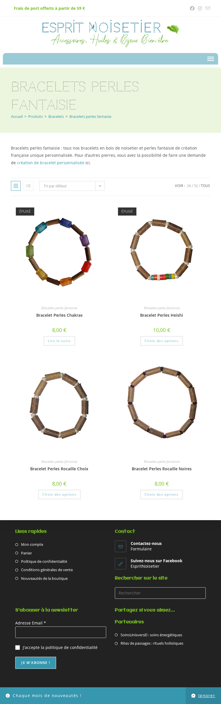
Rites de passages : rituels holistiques (152, 643)
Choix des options (161, 340)
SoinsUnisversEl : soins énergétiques (151, 634)
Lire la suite (59, 340)
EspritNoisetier (145, 566)
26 (189, 185)
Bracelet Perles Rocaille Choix (59, 468)
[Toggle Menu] (210, 59)
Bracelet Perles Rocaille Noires (162, 468)
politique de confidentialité (71, 647)
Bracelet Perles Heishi (161, 315)
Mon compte (32, 544)
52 (196, 185)
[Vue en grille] (16, 186)
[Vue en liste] (28, 186)
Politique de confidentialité (44, 561)
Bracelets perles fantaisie (90, 116)
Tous (205, 185)
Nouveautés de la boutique (44, 578)
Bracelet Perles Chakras (59, 315)
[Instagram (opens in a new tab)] (200, 8)
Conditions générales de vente (47, 569)
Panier (26, 553)
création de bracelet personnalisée (50, 162)
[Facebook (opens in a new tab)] (192, 8)
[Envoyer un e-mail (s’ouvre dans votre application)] (207, 8)
